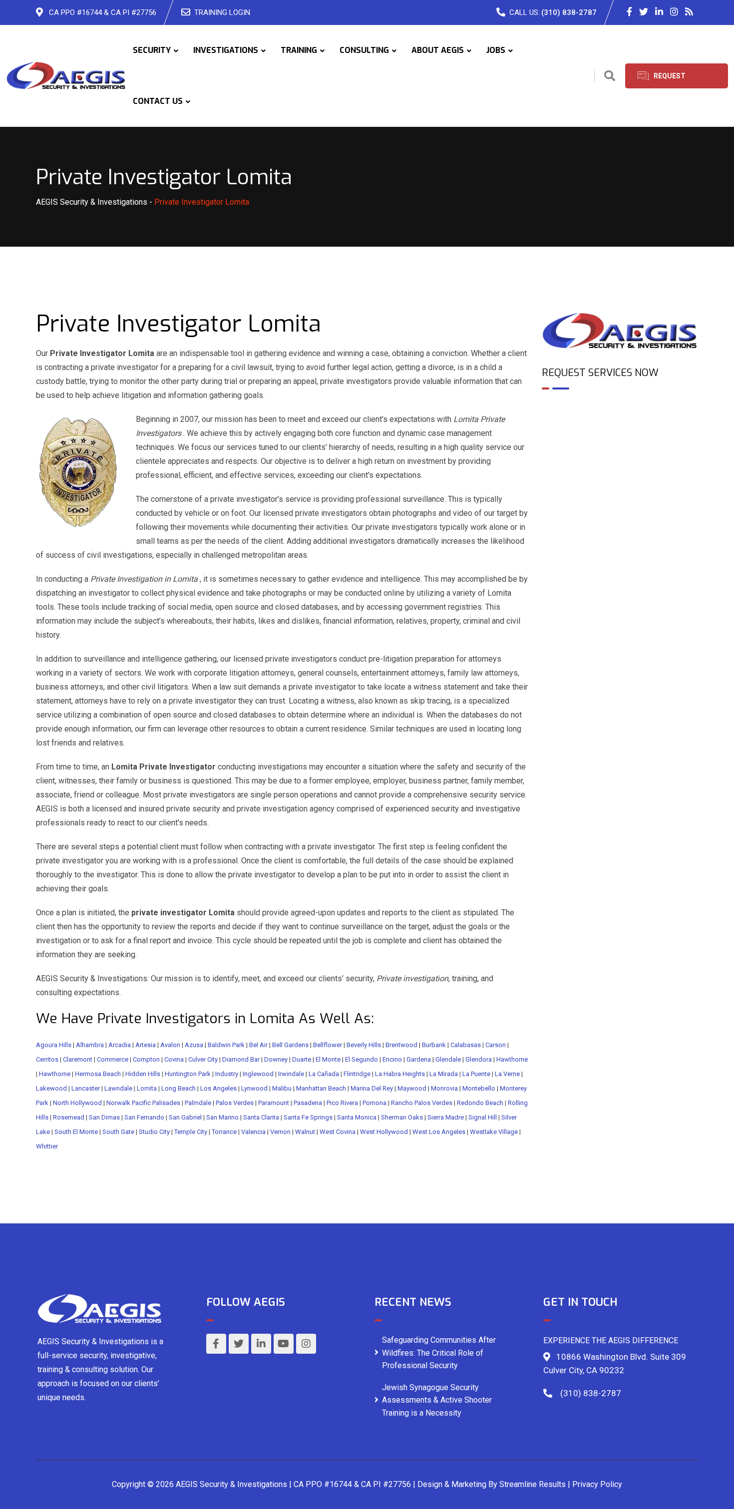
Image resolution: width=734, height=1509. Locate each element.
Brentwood (401, 1045)
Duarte (301, 1059)
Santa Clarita (261, 1117)
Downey (276, 1059)
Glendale (448, 1059)
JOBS (495, 50)
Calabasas (465, 1045)
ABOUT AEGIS (437, 50)
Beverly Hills (364, 1045)
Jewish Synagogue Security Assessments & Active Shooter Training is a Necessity (437, 1400)
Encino (392, 1059)
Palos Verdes (235, 1103)
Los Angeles (218, 1088)
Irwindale (291, 1074)
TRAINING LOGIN (222, 12)
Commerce (112, 1059)
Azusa (194, 1045)
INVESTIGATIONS (225, 50)
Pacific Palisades (156, 1103)
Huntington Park (188, 1074)
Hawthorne (512, 1059)
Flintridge (357, 1074)
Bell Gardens (290, 1045)
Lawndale (118, 1088)
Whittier (47, 1146)
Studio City (154, 1131)
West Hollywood (384, 1131)
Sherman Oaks (402, 1117)
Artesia (145, 1045)
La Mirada (443, 1074)
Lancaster (85, 1088)
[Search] (609, 76)
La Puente (476, 1074)
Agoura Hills (53, 1045)
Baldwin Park (226, 1045)
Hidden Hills (142, 1074)
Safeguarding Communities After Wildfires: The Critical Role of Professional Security (439, 1352)
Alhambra (90, 1045)
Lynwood (254, 1088)
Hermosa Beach (98, 1074)
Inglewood (258, 1074)
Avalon (170, 1045)
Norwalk (118, 1103)
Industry (226, 1074)
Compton (146, 1059)
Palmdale (198, 1103)
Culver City (203, 1059)
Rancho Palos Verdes (421, 1103)
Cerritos (47, 1059)
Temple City (190, 1131)
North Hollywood (77, 1103)
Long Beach (178, 1088)
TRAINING (299, 50)
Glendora (478, 1059)
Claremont (77, 1059)
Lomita (147, 1088)
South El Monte (76, 1131)
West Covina (338, 1131)
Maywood (411, 1088)
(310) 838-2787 (569, 12)
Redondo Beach (480, 1103)
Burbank (434, 1045)
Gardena (418, 1059)
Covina (174, 1059)
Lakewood (51, 1088)
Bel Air (258, 1045)
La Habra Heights (400, 1074)
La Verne (507, 1074)
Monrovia (444, 1088)
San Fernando (144, 1117)
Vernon (280, 1131)
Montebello (478, 1088)
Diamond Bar (241, 1059)
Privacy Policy (597, 1484)
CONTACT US (158, 101)
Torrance (224, 1131)
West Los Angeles (438, 1131)
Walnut (305, 1131)
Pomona (374, 1103)
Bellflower (327, 1045)
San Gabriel (185, 1117)
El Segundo (361, 1059)
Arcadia (119, 1045)
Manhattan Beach (321, 1088)
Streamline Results (532, 1484)
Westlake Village (494, 1131)
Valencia (253, 1131)
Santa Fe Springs (308, 1117)
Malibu (282, 1088)
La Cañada (324, 1074)
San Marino (222, 1117)
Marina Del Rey (372, 1088)
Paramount (273, 1103)
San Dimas (104, 1117)
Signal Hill (482, 1117)
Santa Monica (356, 1117)
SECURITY (152, 50)
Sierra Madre (445, 1117)
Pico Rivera (342, 1103)
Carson (495, 1045)
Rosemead (68, 1117)
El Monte (328, 1059)
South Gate (118, 1131)
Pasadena (308, 1103)
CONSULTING (364, 50)
